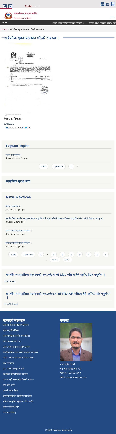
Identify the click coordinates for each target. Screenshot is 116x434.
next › (55, 259)
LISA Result (10, 281)
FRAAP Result (11, 304)
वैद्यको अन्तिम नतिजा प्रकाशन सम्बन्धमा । (66, 23)
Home (4, 29)
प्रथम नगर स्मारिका (13, 155)
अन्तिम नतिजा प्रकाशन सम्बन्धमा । (19, 231)
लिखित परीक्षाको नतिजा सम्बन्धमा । (19, 243)
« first (43, 166)
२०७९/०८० (9, 124)
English (28, 6)
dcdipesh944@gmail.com (76, 377)
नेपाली (37, 6)
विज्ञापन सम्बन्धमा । (13, 206)
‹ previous (58, 166)
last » (67, 259)
